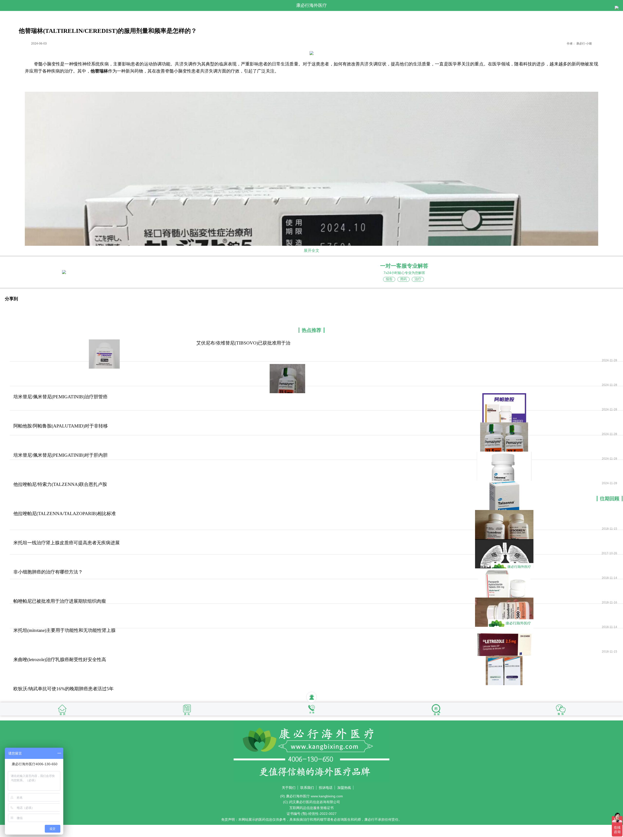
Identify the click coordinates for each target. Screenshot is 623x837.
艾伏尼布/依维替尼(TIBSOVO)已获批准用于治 (243, 343)
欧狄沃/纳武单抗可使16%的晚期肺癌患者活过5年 (63, 688)
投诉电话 (325, 788)
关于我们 (288, 788)
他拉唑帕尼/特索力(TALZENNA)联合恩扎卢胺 (60, 484)
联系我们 (307, 788)
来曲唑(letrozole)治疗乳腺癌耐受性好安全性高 (59, 659)
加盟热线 (344, 788)
